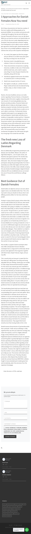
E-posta (7, 418)
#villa (4, 504)
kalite (20, 506)
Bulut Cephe (8, 458)
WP (10, 527)
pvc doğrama (16, 509)
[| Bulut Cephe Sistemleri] (4, 2)
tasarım (16, 513)
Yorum (7, 401)
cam (24, 504)
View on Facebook (5, 466)
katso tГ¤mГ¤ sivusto (13, 200)
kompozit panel (7, 509)
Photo (6, 464)
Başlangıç (3, 8)
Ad (5, 412)
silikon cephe (6, 511)
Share (10, 466)
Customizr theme (22, 527)
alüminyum (10, 504)
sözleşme (14, 511)
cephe (4, 506)
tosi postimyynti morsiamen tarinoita (14, 8)
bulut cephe (18, 504)
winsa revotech (7, 516)
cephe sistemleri (12, 506)
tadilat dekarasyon (8, 513)
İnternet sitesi (10, 424)
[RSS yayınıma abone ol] (1, 448)
